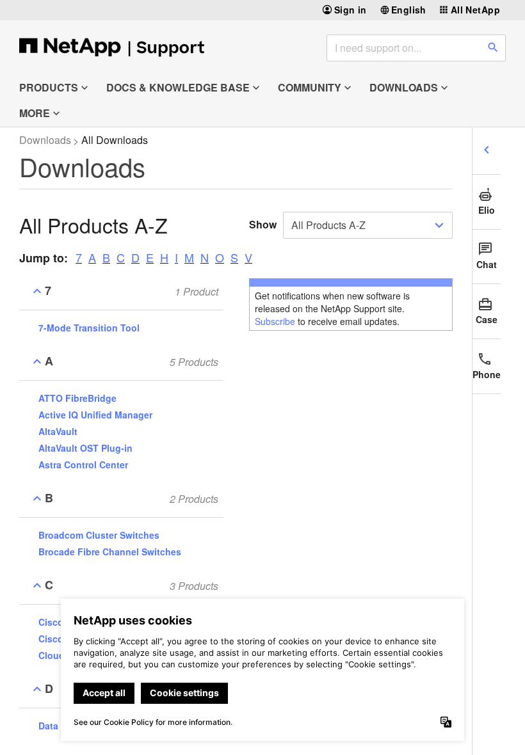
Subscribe (275, 321)
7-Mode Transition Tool (89, 327)
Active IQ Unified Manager (95, 414)
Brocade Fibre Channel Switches (109, 551)
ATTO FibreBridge (77, 398)
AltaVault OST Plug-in (85, 448)
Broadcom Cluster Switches (98, 535)
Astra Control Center (83, 464)
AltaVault (57, 431)
